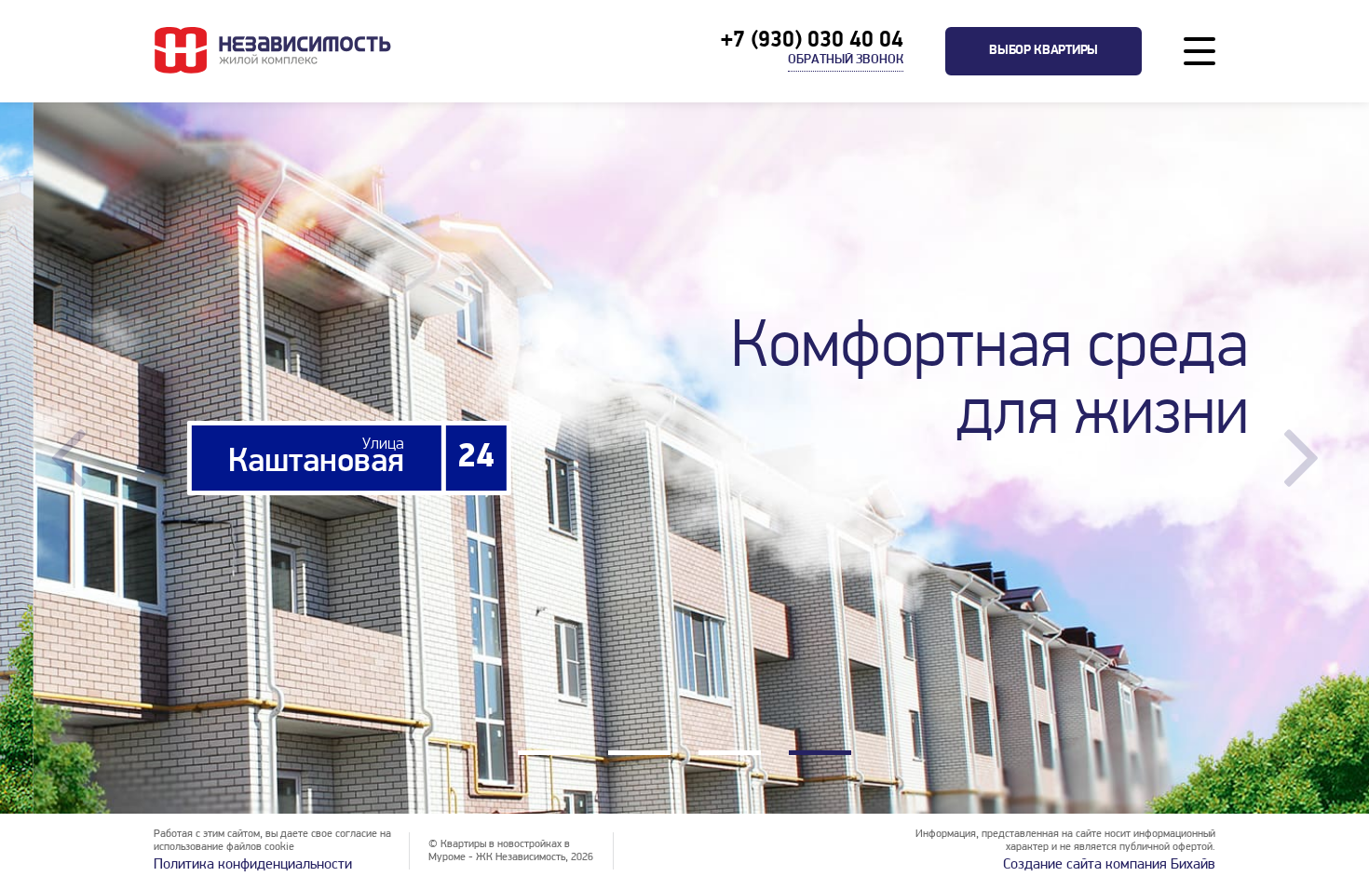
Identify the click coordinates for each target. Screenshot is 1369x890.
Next (1300, 458)
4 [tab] (820, 755)
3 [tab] (729, 755)
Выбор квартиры (1043, 51)
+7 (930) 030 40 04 (812, 41)
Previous (68, 458)
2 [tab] (639, 755)
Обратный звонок (845, 60)
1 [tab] (549, 755)
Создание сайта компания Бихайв (1109, 864)
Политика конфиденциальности (253, 864)
